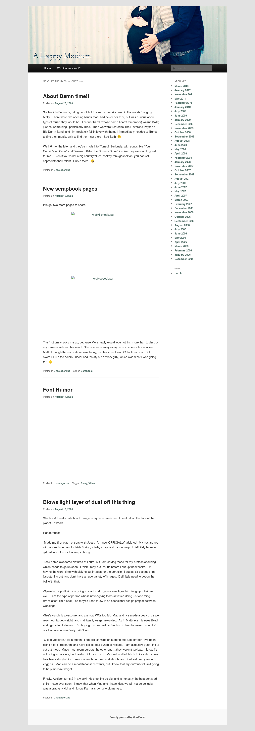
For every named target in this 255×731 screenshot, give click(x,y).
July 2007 (180, 183)
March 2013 (181, 86)
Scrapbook (87, 371)
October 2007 (183, 170)
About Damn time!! (66, 96)
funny (84, 483)
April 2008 (181, 153)
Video (91, 483)
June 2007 (181, 187)
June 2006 (181, 233)
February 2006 (183, 250)
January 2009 (183, 120)
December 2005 (184, 259)
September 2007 (184, 174)
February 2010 (183, 103)
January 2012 (183, 90)
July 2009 (180, 111)
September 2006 (184, 221)
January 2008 (183, 162)
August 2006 (182, 225)
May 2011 (180, 98)
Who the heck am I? (68, 68)
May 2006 (180, 237)
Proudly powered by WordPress (127, 717)
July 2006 (180, 229)
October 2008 (183, 132)
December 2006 (184, 208)
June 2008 (181, 145)
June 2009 (181, 115)
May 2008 (180, 149)
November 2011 (184, 94)
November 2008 (184, 128)
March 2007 (181, 200)
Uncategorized (62, 170)
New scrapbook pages (70, 188)
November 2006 (184, 212)
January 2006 (183, 254)
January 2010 (183, 107)
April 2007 (181, 195)
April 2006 (181, 242)
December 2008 (184, 124)
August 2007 (182, 178)
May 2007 (180, 191)
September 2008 (184, 136)
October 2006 (183, 217)
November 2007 (184, 166)
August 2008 (182, 140)
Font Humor (58, 389)
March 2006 (181, 246)
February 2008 (183, 157)
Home (47, 68)
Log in (178, 273)
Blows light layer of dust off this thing (89, 501)
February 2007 (183, 204)
